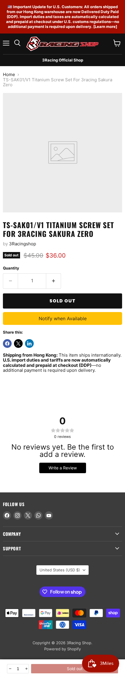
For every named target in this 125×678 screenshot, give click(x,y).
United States (60, 570)
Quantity (11, 268)
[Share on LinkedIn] (29, 343)
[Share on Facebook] (7, 343)
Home (9, 74)
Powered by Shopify (62, 649)
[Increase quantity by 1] (53, 280)
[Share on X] (18, 343)
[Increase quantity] (26, 668)
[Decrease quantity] (9, 668)
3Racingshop (22, 243)
